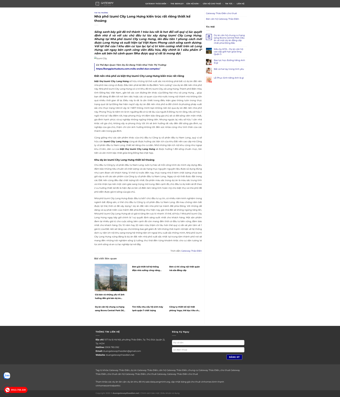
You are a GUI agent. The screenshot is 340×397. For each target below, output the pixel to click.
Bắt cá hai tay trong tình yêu (229, 69)
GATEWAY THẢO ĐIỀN (155, 4)
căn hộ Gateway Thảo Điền (173, 370)
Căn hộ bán (192, 4)
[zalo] (6, 375)
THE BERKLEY (177, 4)
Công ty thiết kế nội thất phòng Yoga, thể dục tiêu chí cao (184, 309)
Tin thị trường (101, 13)
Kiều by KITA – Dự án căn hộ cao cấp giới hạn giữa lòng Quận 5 (228, 51)
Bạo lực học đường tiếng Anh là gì (229, 61)
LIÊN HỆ (240, 4)
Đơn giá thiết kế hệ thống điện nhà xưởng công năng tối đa (146, 268)
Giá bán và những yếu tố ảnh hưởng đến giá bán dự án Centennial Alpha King (109, 296)
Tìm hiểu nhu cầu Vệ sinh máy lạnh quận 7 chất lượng (147, 309)
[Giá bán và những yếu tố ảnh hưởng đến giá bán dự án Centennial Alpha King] (111, 277)
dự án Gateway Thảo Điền (144, 370)
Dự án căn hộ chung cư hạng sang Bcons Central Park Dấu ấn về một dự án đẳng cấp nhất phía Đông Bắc (110, 309)
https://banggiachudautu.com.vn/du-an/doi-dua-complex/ (128, 69)
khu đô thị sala (142, 382)
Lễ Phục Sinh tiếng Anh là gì (229, 78)
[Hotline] (7, 390)
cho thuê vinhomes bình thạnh (207, 382)
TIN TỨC (229, 4)
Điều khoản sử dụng (170, 393)
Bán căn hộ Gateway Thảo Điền (222, 19)
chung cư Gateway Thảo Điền (203, 370)
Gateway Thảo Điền (191, 251)
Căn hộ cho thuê (212, 4)
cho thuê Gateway (156, 374)
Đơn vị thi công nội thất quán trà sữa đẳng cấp (184, 268)
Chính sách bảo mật (150, 393)
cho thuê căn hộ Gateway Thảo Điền (126, 374)
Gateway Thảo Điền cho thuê (221, 13)
